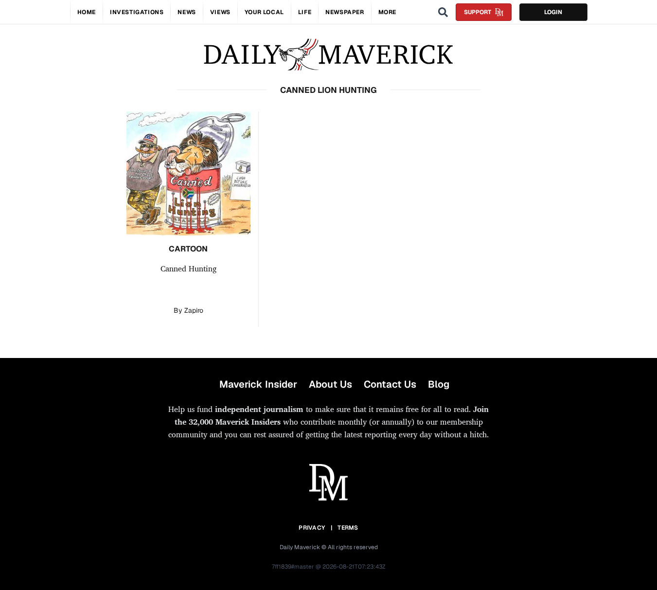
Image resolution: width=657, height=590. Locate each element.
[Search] (443, 12)
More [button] (387, 12)
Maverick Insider (258, 384)
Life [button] (304, 12)
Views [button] (220, 12)
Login (553, 12)
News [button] (186, 12)
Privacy (312, 528)
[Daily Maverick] (328, 54)
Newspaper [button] (344, 12)
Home (86, 12)
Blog (438, 384)
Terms (347, 528)
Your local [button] (264, 12)
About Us (330, 384)
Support (477, 12)
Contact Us (390, 384)
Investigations (136, 12)
